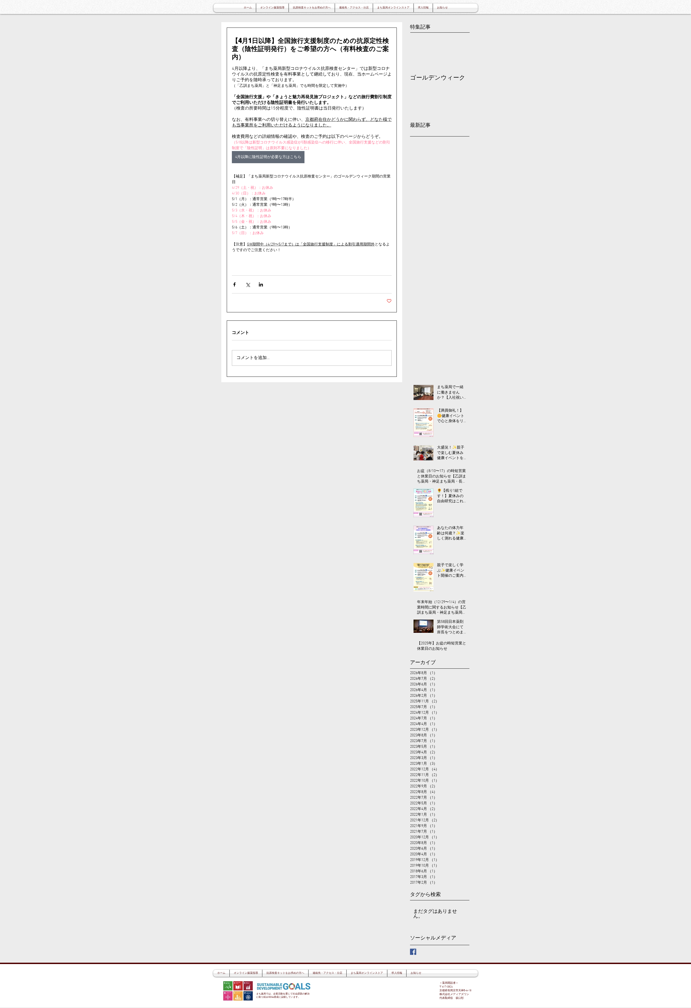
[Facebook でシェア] (234, 284)
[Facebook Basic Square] (413, 952)
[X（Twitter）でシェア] (247, 284)
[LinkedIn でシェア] (260, 284)
